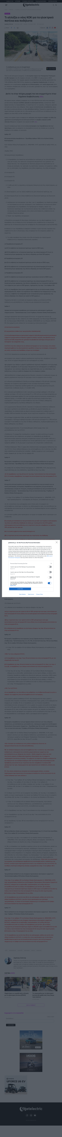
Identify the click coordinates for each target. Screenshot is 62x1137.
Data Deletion (22, 594)
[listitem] (31, 563)
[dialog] (31, 568)
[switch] (50, 567)
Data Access (31, 594)
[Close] (57, 542)
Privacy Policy (39, 594)
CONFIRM (20, 588)
